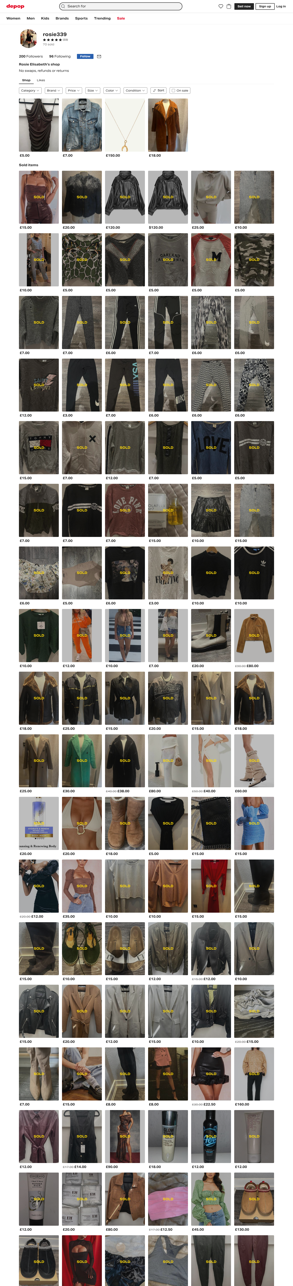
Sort (161, 90)
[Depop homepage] (15, 6)
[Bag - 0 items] (229, 6)
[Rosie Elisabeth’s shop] (28, 39)
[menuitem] (13, 18)
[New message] (99, 56)
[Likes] (221, 6)
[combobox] (120, 6)
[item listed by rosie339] (39, 125)
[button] (55, 40)
